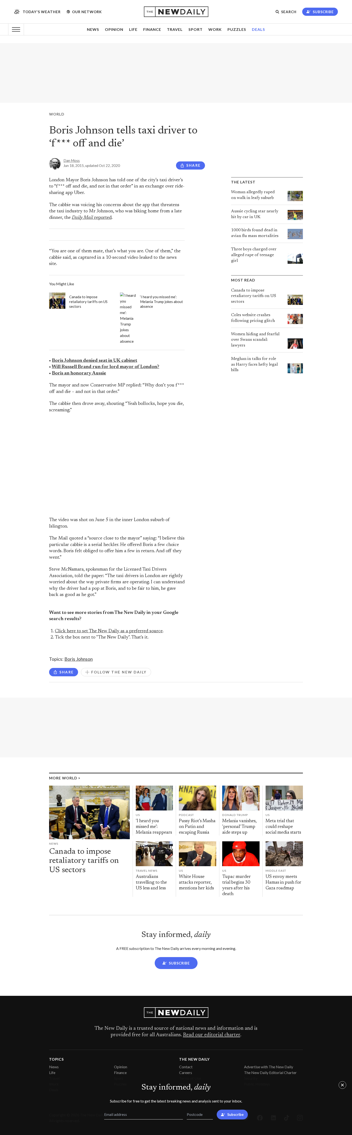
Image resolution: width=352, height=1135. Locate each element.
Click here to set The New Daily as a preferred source (109, 631)
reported (92, 217)
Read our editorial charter (211, 1035)
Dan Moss (71, 160)
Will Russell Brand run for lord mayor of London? (105, 367)
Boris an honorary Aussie (79, 373)
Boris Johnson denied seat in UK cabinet (94, 360)
